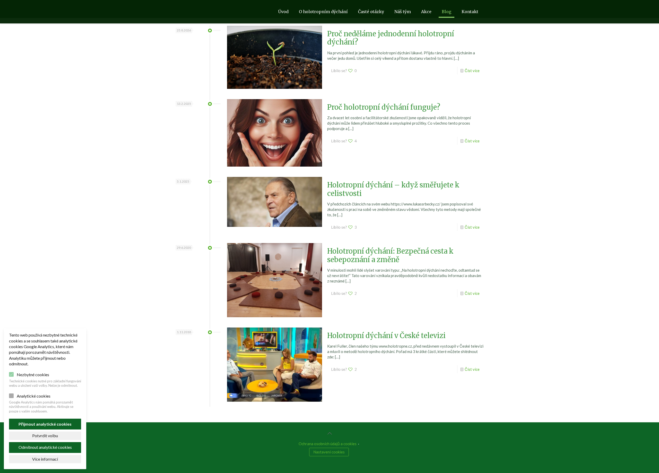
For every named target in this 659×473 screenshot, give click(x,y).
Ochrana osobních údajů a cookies (328, 443)
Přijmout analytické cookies (45, 424)
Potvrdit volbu (45, 435)
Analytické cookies (33, 395)
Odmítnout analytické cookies (45, 447)
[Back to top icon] (329, 433)
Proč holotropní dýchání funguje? (383, 107)
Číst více (472, 70)
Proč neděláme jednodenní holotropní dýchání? (390, 37)
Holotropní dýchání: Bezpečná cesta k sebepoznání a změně (390, 255)
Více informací (45, 459)
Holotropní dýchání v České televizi (386, 335)
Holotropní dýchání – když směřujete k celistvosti (393, 188)
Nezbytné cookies (33, 374)
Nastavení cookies (329, 452)
